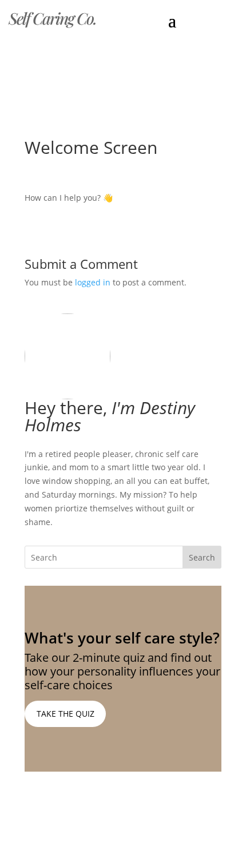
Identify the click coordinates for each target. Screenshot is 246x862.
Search (202, 557)
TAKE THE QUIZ (65, 713)
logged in (92, 282)
